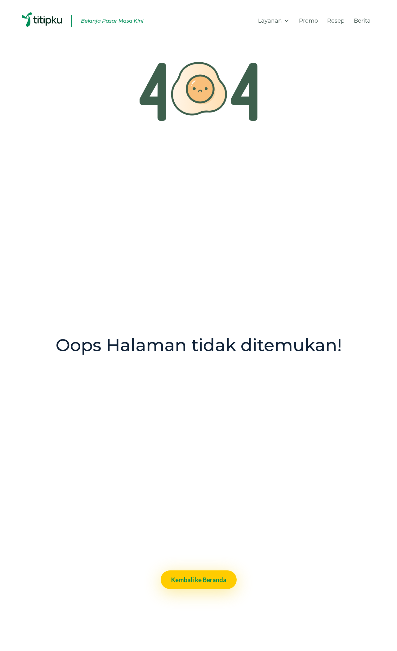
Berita (362, 20)
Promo (308, 20)
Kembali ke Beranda (198, 579)
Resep (336, 20)
